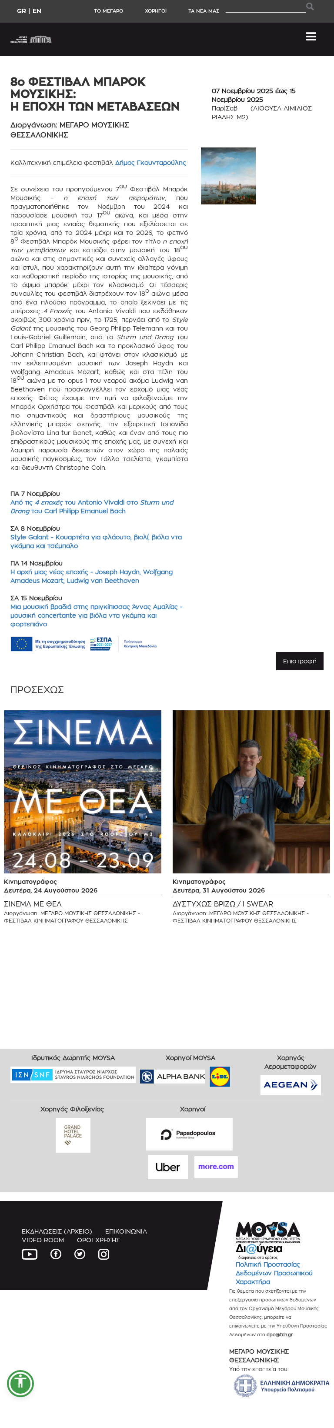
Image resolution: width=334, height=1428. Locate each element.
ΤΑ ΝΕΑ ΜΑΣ (203, 10)
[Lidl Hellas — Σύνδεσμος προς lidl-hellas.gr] (207, 1073)
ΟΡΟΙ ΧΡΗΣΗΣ (98, 1240)
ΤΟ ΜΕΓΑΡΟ (108, 10)
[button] (20, 1383)
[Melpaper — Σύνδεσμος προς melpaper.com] (245, 1073)
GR (21, 10)
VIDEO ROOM (43, 1240)
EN (37, 10)
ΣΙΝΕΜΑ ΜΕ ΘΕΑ (33, 904)
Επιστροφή (300, 661)
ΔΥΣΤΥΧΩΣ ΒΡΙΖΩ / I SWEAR (223, 904)
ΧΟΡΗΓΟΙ (156, 10)
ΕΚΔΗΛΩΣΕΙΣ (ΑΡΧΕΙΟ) (57, 1231)
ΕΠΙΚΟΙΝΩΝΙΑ (126, 1231)
